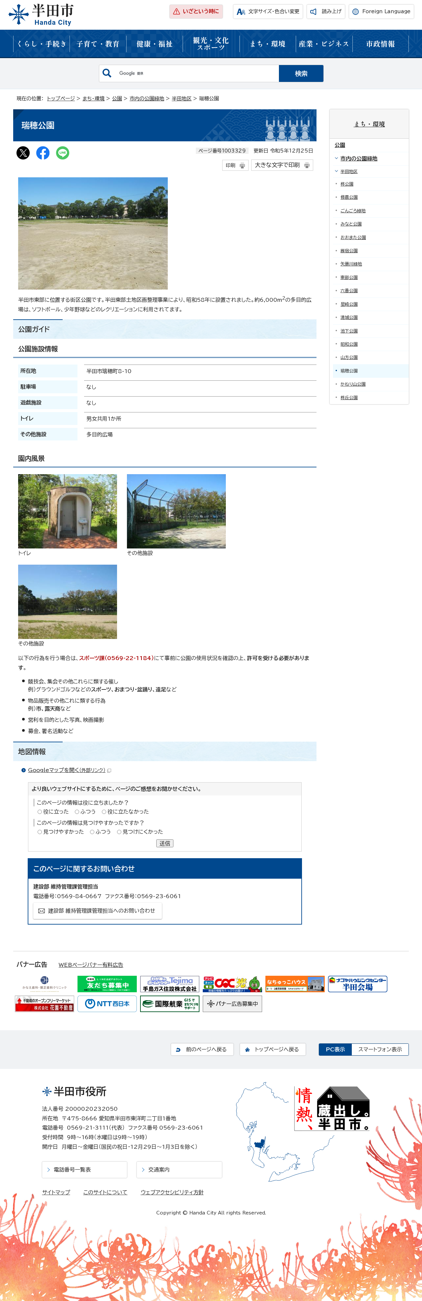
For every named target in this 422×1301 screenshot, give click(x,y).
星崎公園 (349, 304)
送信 (165, 843)
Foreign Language (386, 11)
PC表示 (335, 1049)
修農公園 (349, 197)
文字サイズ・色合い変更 (273, 11)
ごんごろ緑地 (353, 211)
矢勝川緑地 (351, 264)
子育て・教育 (98, 43)
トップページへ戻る (277, 1049)
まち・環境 (267, 43)
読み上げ (332, 11)
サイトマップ (56, 1192)
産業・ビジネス (324, 43)
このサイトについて (105, 1192)
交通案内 (158, 1169)
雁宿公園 (349, 251)
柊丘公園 (349, 398)
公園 (117, 98)
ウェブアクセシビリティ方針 (172, 1192)
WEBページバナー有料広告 (91, 964)
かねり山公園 (353, 384)
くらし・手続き (41, 43)
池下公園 (349, 331)
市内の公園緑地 (147, 98)
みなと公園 (351, 224)
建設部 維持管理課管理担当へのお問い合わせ (101, 910)
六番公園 (349, 291)
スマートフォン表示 (380, 1049)
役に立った (56, 811)
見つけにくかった (143, 831)
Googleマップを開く (67, 770)
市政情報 (380, 43)
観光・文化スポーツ (211, 43)
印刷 (230, 165)
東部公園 (349, 277)
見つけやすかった (63, 831)
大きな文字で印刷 (277, 165)
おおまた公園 (353, 237)
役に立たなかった (128, 811)
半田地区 (182, 98)
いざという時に (201, 11)
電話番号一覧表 (72, 1169)
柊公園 (347, 184)
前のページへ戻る (206, 1049)
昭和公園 (349, 344)
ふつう (88, 811)
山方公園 (349, 357)
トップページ (61, 98)
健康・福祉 (154, 43)
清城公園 (349, 317)
